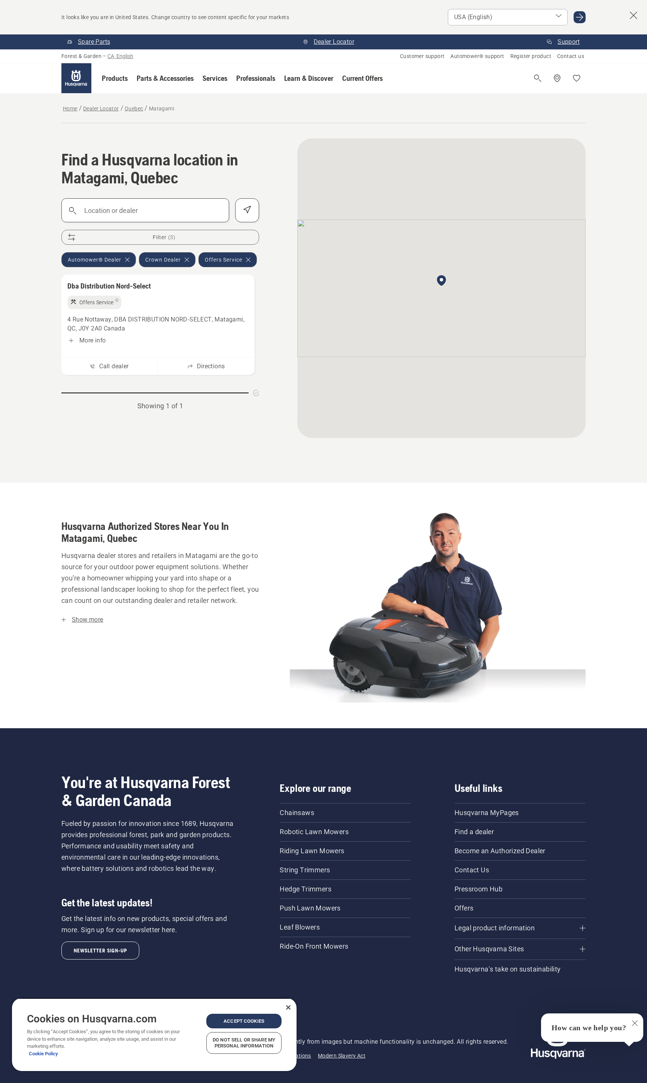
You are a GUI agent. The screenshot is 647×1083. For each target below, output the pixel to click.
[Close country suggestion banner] (634, 15)
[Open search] (538, 78)
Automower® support (477, 56)
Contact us (570, 56)
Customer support (422, 56)
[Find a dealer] (557, 78)
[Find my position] (247, 210)
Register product (530, 56)
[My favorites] (577, 78)
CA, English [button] (120, 56)
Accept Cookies (244, 1021)
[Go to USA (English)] (580, 17)
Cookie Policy (43, 1053)
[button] (114, 78)
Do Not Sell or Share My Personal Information (244, 1043)
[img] (94, 302)
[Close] (288, 1007)
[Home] (76, 78)
